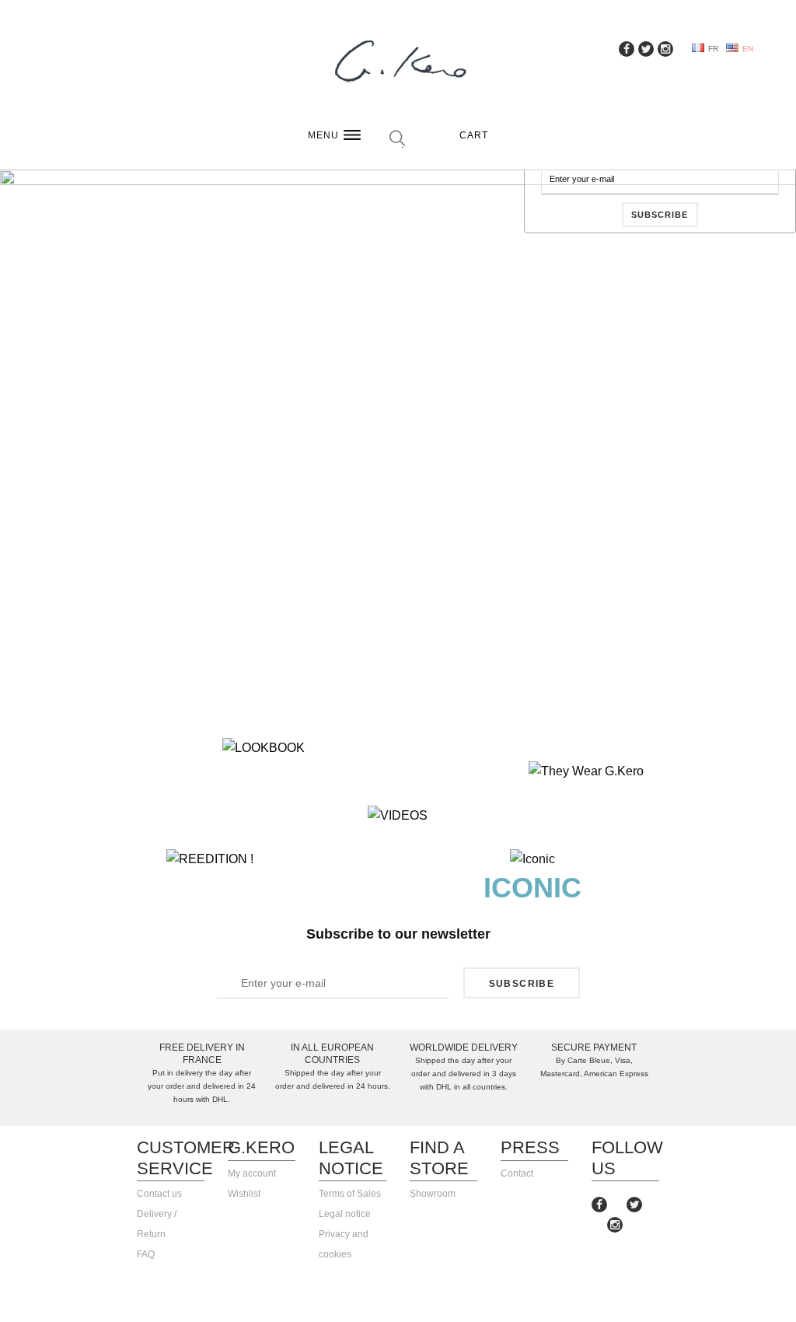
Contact (517, 1173)
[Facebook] (599, 1204)
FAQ (146, 1254)
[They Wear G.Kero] (586, 771)
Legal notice (345, 1213)
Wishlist (244, 1193)
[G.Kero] (398, 62)
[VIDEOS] (397, 815)
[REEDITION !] (209, 859)
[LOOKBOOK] (263, 747)
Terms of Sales (350, 1193)
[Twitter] (634, 1204)
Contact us (159, 1193)
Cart (474, 135)
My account (252, 1173)
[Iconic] (533, 859)
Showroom (433, 1193)
